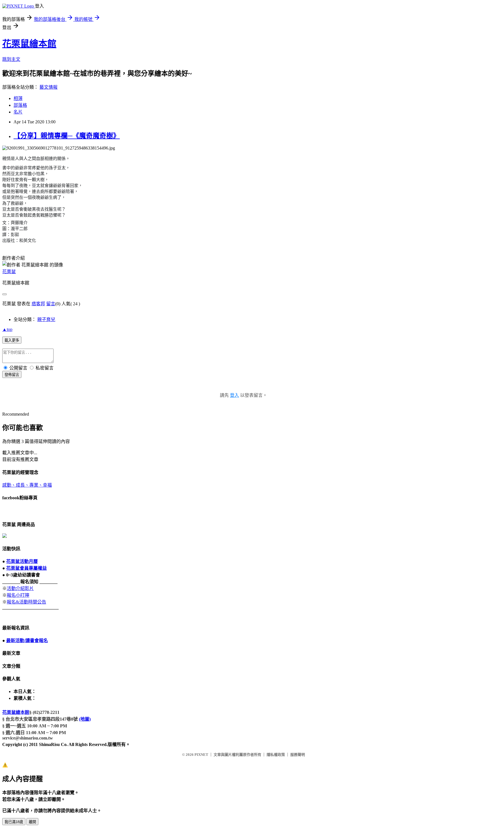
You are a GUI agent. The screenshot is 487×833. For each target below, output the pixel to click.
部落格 (20, 105)
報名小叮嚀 (18, 595)
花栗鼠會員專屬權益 (26, 568)
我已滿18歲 (14, 822)
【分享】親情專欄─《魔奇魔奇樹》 (67, 135)
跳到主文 (11, 59)
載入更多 (12, 340)
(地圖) (85, 719)
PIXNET (201, 754)
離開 (32, 822)
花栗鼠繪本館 (29, 44)
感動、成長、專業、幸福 (27, 485)
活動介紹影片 (20, 588)
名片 (18, 112)
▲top (7, 329)
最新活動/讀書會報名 (27, 640)
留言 (50, 303)
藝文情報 (48, 87)
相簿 (18, 98)
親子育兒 (46, 319)
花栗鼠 (9, 271)
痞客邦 (38, 303)
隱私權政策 (276, 754)
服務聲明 (297, 754)
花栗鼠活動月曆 (22, 561)
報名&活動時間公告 (26, 602)
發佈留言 (12, 375)
